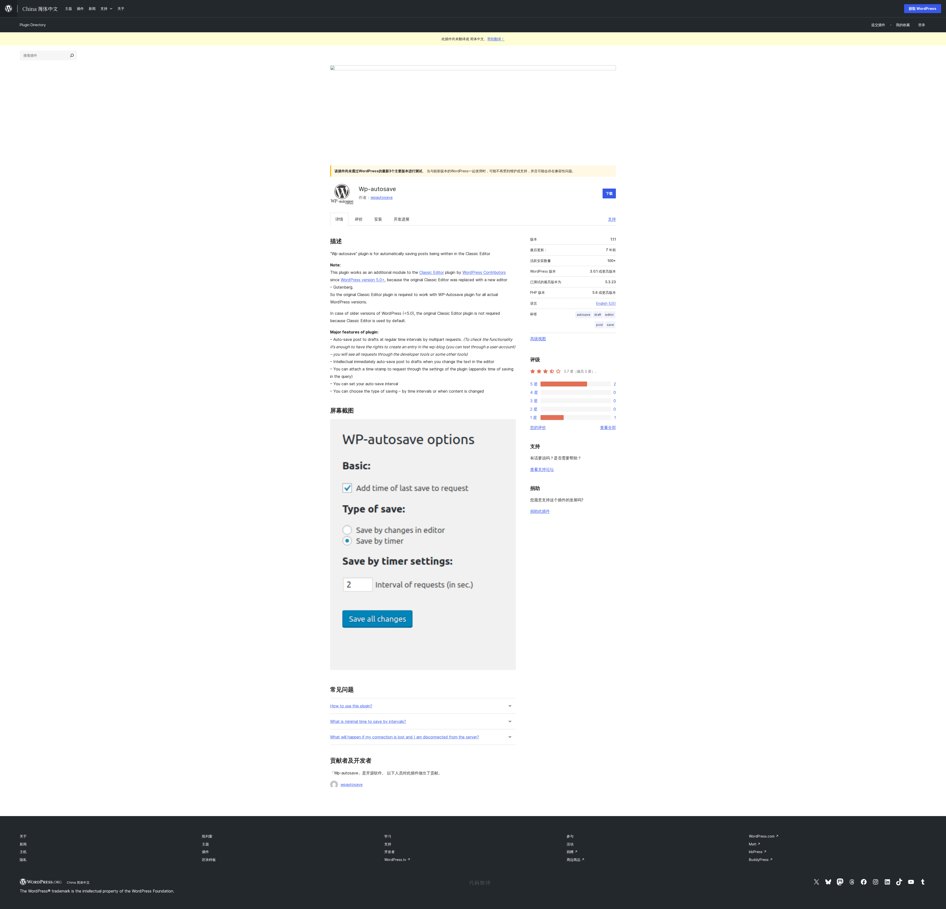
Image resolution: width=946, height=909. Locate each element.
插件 (205, 852)
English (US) (606, 303)
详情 (339, 219)
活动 (570, 844)
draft (597, 314)
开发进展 (401, 219)
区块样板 (209, 859)
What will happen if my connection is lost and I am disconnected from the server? (404, 737)
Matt (754, 844)
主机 (23, 852)
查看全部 (608, 427)
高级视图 (538, 338)
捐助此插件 (540, 511)
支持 (612, 219)
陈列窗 (207, 836)
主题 (205, 844)
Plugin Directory (33, 25)
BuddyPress (761, 859)
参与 (570, 836)
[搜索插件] (72, 55)
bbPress (758, 852)
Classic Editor (431, 272)
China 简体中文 (78, 882)
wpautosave (382, 197)
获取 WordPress (922, 8)
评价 (359, 219)
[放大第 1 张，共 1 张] (509, 425)
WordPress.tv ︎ (397, 859)
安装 (378, 219)
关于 (23, 836)
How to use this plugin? (351, 706)
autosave (583, 314)
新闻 (23, 844)
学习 (387, 836)
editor (609, 314)
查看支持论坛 (542, 469)
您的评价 (538, 427)
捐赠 (572, 852)
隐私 (23, 859)
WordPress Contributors (484, 272)
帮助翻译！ (496, 39)
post (599, 325)
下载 (609, 193)
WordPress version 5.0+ (363, 279)
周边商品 (576, 859)
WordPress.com (764, 836)
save (610, 325)
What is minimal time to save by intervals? (368, 721)
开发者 (389, 852)
